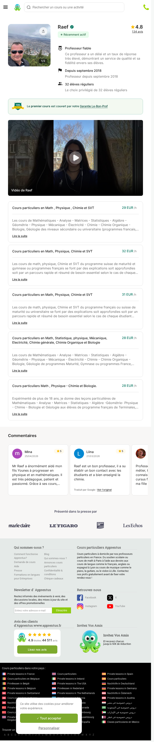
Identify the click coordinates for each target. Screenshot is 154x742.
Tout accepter (50, 718)
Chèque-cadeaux (53, 578)
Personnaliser (49, 728)
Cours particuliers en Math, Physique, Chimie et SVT (52, 251)
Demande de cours (24, 562)
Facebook (90, 597)
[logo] (17, 7)
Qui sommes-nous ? (55, 558)
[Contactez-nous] (146, 7)
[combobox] (74, 7)
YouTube (120, 606)
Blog (46, 554)
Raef (63, 27)
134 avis (137, 31)
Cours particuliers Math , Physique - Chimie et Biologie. (54, 386)
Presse (18, 570)
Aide (16, 566)
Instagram (91, 606)
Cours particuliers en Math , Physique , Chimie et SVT (53, 208)
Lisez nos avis (37, 649)
